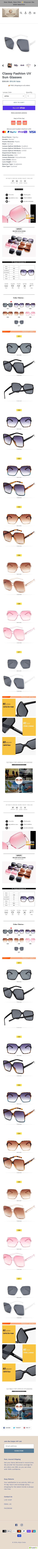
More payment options (19, 113)
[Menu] (34, 13)
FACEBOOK (8, 1508)
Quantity (29, 92)
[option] (10, 65)
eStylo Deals (22, 1542)
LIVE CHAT (8, 1500)
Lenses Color (7, 92)
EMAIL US (7, 1504)
